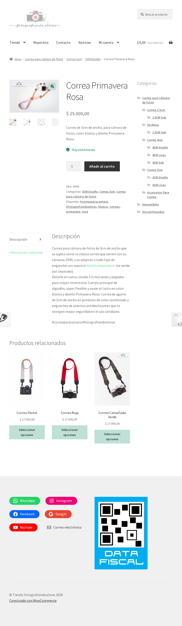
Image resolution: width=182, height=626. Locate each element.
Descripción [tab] (18, 239)
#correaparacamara (94, 202)
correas (114, 207)
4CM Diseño (160, 147)
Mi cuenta (106, 42)
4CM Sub (158, 162)
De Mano (153, 125)
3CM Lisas (159, 185)
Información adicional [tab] (26, 252)
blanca (103, 207)
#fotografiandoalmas (81, 207)
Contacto (63, 42)
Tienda (14, 42)
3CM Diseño (93, 59)
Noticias (84, 42)
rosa (85, 212)
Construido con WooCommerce (33, 600)
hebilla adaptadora (100, 265)
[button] (52, 86)
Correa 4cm (155, 140)
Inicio (17, 59)
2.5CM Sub (159, 117)
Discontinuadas (153, 212)
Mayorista (40, 42)
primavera (73, 212)
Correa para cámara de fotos (44, 59)
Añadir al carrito (102, 166)
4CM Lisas (159, 155)
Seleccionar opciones (27, 432)
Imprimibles (150, 204)
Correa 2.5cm (156, 110)
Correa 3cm (74, 59)
